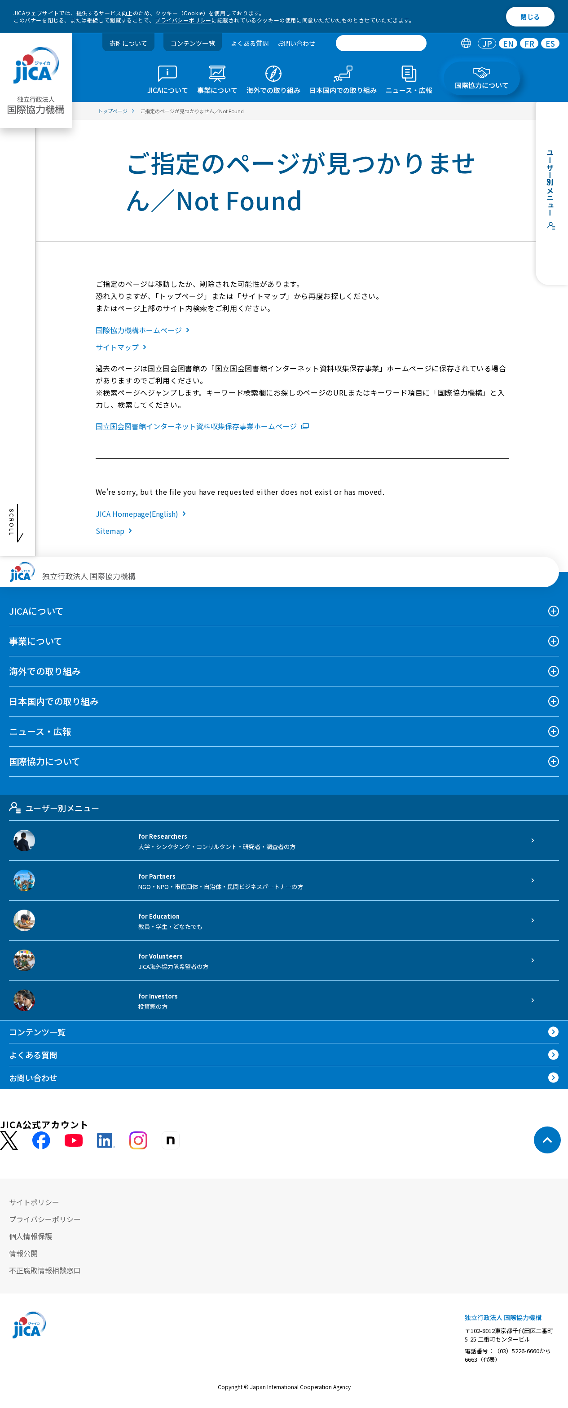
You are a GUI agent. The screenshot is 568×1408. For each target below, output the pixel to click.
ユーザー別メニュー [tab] (62, 808)
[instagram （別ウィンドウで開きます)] (138, 1140)
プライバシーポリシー (183, 20)
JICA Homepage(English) (137, 513)
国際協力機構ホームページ (139, 330)
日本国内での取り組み (54, 701)
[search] (381, 43)
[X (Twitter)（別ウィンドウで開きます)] (9, 1140)
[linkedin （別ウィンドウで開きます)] (106, 1140)
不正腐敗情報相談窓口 (45, 1270)
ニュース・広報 (40, 731)
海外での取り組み (45, 671)
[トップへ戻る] (547, 1139)
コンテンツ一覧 (193, 43)
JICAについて (36, 610)
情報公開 (23, 1253)
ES (550, 43)
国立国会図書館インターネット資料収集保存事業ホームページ (196, 426)
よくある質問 (250, 43)
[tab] (466, 43)
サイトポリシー (34, 1202)
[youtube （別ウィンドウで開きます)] (74, 1140)
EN (508, 43)
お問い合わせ (296, 43)
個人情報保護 (30, 1236)
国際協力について (44, 761)
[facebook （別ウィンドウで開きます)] (41, 1140)
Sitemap (110, 530)
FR (529, 43)
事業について (35, 640)
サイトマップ (117, 347)
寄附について (128, 43)
